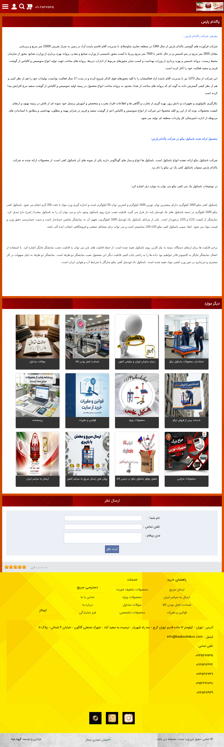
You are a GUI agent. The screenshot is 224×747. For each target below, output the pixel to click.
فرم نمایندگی (87, 612)
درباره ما (87, 604)
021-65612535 (44, 7)
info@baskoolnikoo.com (185, 636)
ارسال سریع (176, 589)
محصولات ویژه (132, 597)
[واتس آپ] (112, 718)
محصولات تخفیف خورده (132, 589)
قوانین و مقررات (177, 612)
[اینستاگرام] (128, 718)
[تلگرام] (95, 718)
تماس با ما (87, 597)
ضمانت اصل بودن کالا (176, 604)
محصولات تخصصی (132, 612)
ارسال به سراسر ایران (177, 597)
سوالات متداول (132, 604)
